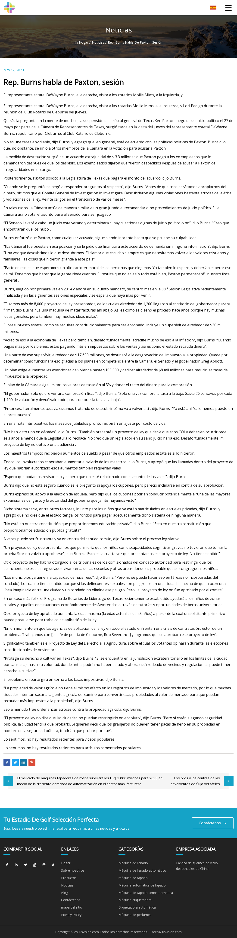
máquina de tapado (133, 878)
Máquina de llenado (133, 863)
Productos (69, 878)
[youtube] (34, 864)
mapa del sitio (71, 907)
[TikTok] (53, 864)
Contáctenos (210, 823)
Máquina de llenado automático (142, 870)
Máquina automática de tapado (142, 885)
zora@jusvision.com (167, 932)
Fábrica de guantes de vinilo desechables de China (197, 866)
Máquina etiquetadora (135, 900)
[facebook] (6, 864)
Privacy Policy (71, 914)
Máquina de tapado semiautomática (145, 892)
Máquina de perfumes (134, 914)
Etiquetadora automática (137, 907)
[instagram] (44, 864)
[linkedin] (16, 864)
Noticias (98, 42)
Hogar (83, 42)
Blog (64, 892)
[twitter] (25, 864)
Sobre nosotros (72, 870)
